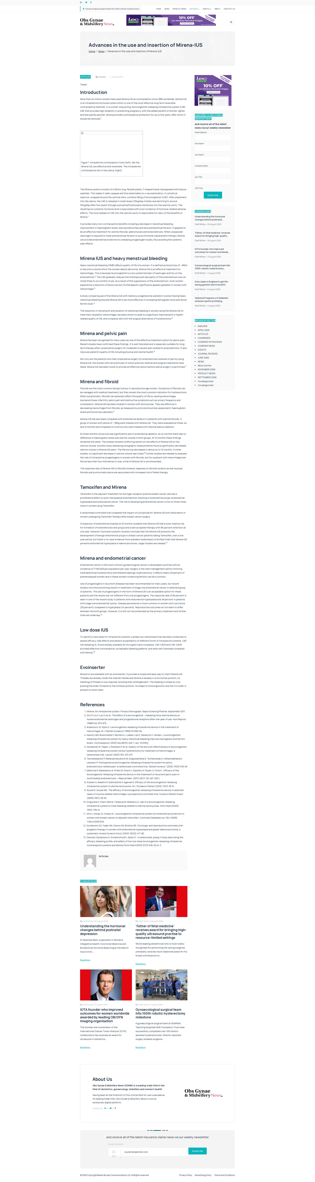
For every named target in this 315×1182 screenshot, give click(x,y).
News (101, 51)
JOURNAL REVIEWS (208, 353)
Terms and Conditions (224, 1175)
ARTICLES (193, 9)
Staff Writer (200, 224)
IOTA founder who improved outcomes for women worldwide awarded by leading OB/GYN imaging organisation (211, 253)
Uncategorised (205, 381)
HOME (158, 9)
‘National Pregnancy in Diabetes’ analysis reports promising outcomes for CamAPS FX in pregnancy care (211, 302)
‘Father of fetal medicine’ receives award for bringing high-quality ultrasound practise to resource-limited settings (212, 237)
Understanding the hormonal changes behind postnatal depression (114, 9)
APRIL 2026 (203, 330)
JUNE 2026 (203, 357)
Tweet (83, 84)
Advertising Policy (203, 1175)
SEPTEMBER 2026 (207, 377)
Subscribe (212, 195)
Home (92, 51)
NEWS (167, 9)
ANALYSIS (202, 326)
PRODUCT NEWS (179, 9)
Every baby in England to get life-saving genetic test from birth (212, 283)
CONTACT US (229, 9)
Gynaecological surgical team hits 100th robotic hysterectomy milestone (212, 268)
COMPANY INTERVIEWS (210, 341)
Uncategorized (205, 385)
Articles (102, 77)
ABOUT (217, 9)
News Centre (204, 365)
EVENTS (206, 9)
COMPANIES (204, 337)
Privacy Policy (185, 1175)
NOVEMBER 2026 (206, 369)
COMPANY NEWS (206, 345)
